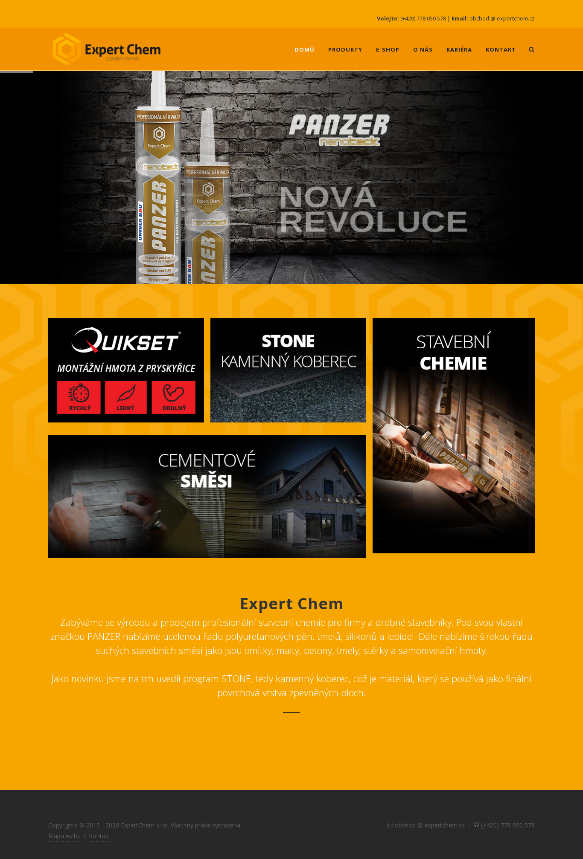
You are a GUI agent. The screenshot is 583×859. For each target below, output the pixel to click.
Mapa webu (64, 836)
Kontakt (100, 836)
